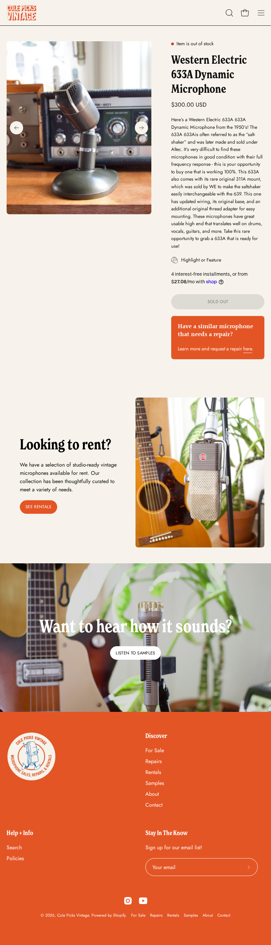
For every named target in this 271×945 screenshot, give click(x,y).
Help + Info (20, 833)
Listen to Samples (135, 653)
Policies (15, 858)
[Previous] (16, 127)
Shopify (119, 915)
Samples (154, 783)
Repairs (153, 761)
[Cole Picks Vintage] (21, 12)
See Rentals (38, 507)
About (152, 794)
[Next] (141, 127)
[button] (228, 13)
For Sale (154, 750)
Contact (154, 805)
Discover (156, 736)
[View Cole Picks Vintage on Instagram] (128, 901)
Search (14, 847)
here (247, 348)
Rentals (153, 772)
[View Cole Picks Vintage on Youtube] (143, 901)
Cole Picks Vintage (73, 915)
